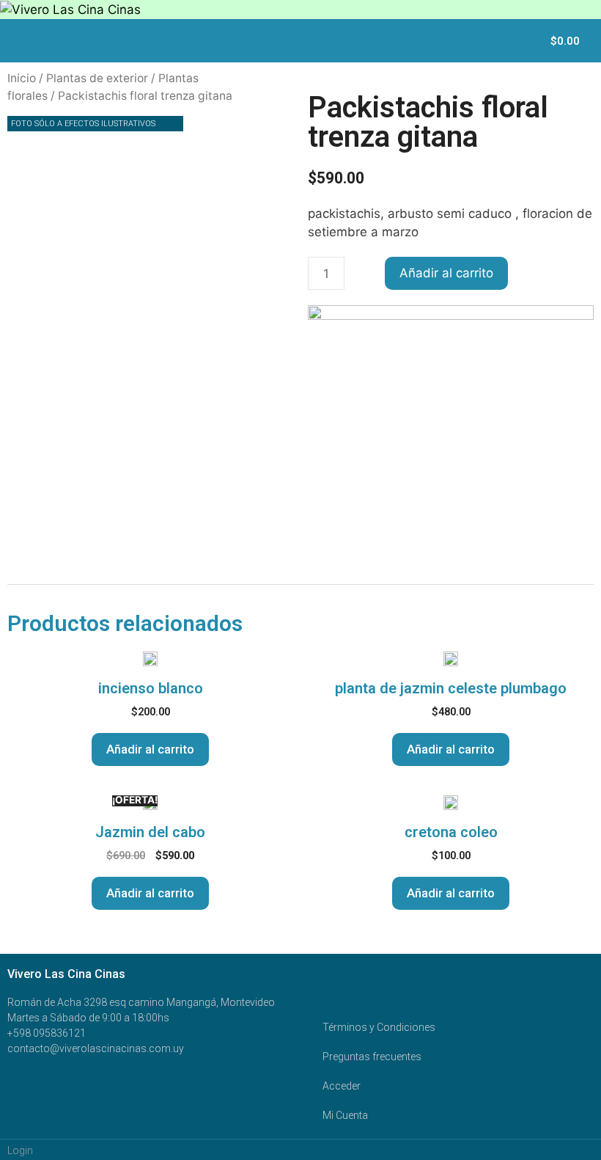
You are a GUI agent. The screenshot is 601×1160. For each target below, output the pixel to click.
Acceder (341, 1086)
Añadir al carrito (446, 273)
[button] (529, 40)
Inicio (21, 78)
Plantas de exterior (97, 78)
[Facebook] (480, 976)
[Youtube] (546, 976)
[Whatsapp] (513, 976)
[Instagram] (579, 976)
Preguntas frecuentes (371, 1056)
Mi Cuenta (345, 1115)
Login (20, 1150)
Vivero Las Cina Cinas (66, 974)
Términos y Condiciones (378, 1027)
